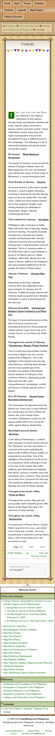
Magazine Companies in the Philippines (23, 694)
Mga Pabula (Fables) (14, 669)
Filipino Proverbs (13, 16)
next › (31, 547)
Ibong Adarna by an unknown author (24, 607)
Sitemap (48, 731)
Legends (21, 10)
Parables (8, 10)
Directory (17, 679)
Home (7, 3)
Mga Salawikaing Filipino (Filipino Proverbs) (25, 672)
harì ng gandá (16, 570)
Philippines (11, 26)
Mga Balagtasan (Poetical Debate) (20, 629)
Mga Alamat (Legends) (15, 646)
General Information (29, 26)
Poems (27, 3)
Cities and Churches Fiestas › (39, 554)
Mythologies (36, 10)
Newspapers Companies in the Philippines (24, 687)
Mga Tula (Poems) (12, 636)
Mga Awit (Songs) (12, 633)
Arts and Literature (22, 596)
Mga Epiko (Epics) (12, 652)
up (27, 553)
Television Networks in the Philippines (22, 690)
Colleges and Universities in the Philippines (24, 697)
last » (43, 547)
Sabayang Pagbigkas (14, 666)
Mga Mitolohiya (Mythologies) (18, 656)
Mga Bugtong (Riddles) (15, 659)
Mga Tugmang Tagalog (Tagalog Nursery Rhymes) (28, 663)
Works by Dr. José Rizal (15, 626)
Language (18, 704)
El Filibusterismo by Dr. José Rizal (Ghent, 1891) (30, 621)
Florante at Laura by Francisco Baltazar (26, 611)
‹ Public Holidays (14, 553)
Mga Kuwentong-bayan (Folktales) (20, 649)
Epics (17, 3)
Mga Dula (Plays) (12, 639)
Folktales (39, 3)
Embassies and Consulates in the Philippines (25, 684)
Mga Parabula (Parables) (16, 643)
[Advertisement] (27, 83)
